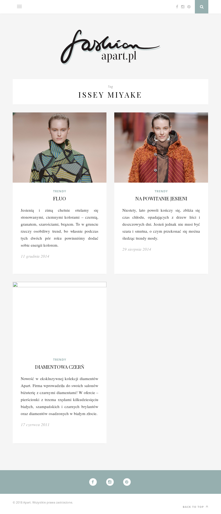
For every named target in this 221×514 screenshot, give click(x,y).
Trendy (59, 191)
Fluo (59, 198)
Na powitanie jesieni (161, 198)
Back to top (194, 507)
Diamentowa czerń (59, 367)
